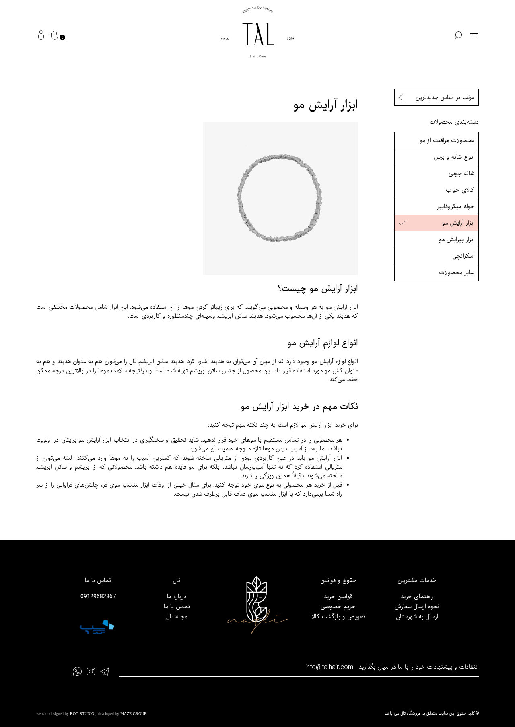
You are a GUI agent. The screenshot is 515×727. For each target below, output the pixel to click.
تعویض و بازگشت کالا (338, 617)
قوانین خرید (338, 596)
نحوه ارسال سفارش (416, 606)
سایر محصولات (456, 272)
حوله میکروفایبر (455, 206)
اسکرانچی (463, 256)
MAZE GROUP (133, 713)
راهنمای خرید (417, 596)
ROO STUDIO (82, 713)
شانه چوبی (461, 173)
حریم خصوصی (338, 606)
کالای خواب (460, 190)
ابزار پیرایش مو (456, 239)
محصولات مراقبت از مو (447, 140)
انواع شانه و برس (454, 157)
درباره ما (177, 596)
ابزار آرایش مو (458, 223)
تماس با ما (177, 606)
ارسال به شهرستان (417, 617)
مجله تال (176, 617)
